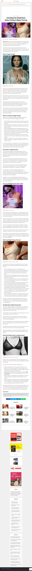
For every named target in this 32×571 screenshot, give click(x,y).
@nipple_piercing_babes (13, 261)
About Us (9, 569)
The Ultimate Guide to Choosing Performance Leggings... (26, 415)
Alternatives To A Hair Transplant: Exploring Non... (12, 422)
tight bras (19, 280)
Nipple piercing (5, 88)
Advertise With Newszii (18, 569)
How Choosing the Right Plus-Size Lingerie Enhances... (26, 408)
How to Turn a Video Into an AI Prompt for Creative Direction (15, 556)
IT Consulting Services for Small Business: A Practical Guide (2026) (15, 543)
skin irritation (5, 387)
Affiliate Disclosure (24, 569)
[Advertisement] (16, 10)
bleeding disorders (17, 133)
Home (3, 4)
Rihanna (14, 42)
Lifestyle (6, 4)
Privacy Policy (13, 569)
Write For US (28, 569)
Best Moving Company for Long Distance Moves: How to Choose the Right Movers (16, 546)
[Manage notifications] (29, 568)
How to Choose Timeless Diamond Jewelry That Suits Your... (12, 408)
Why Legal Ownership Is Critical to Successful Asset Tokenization (15, 537)
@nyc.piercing (11, 210)
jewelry (23, 222)
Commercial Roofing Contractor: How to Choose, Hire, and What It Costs (15, 553)
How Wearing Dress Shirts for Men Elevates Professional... (12, 415)
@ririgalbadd (10, 85)
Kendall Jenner (5, 42)
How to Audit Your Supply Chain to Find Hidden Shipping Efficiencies (15, 562)
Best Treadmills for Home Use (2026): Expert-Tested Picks (16, 565)
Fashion (14, 16)
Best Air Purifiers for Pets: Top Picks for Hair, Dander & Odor (16, 559)
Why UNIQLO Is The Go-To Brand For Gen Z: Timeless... (26, 422)
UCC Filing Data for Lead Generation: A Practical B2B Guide (16, 540)
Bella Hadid (11, 42)
